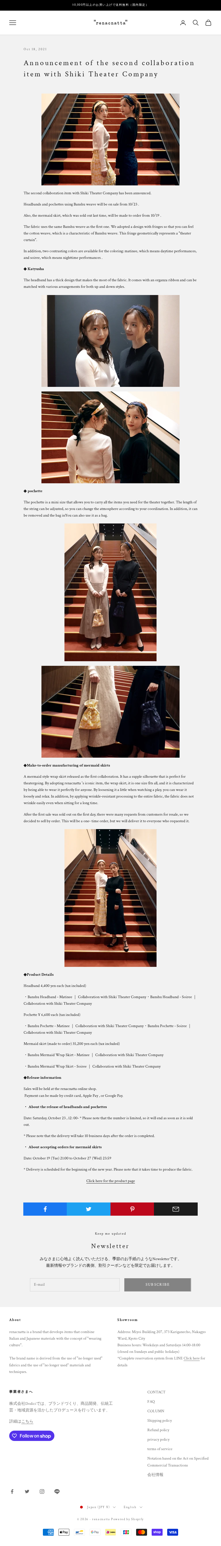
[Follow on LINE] (57, 1491)
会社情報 (155, 1474)
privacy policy (158, 1439)
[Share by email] (175, 1209)
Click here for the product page (110, 1181)
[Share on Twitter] (88, 1209)
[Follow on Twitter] (27, 1491)
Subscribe (158, 1284)
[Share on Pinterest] (132, 1209)
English (130, 1507)
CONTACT (156, 1392)
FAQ (151, 1401)
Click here (192, 1358)
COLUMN (155, 1411)
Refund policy (158, 1430)
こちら (27, 1421)
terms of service (159, 1449)
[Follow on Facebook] (12, 1491)
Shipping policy (159, 1420)
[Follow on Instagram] (42, 1491)
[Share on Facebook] (45, 1209)
